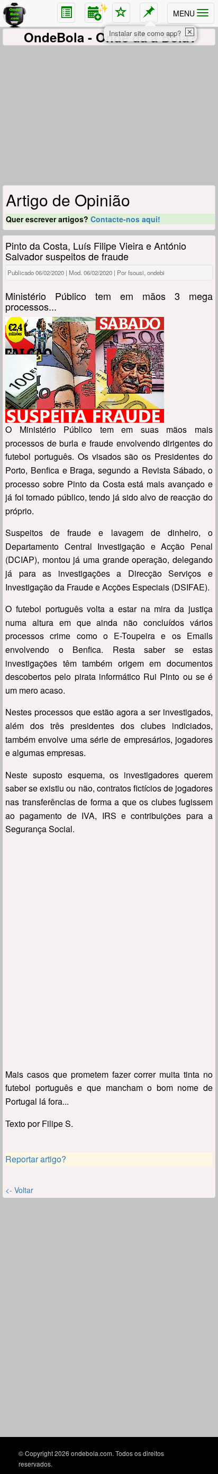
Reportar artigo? (35, 1159)
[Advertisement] (109, 117)
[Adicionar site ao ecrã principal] (149, 13)
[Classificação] (121, 13)
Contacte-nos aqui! (125, 219)
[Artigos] (66, 13)
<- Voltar (19, 1190)
